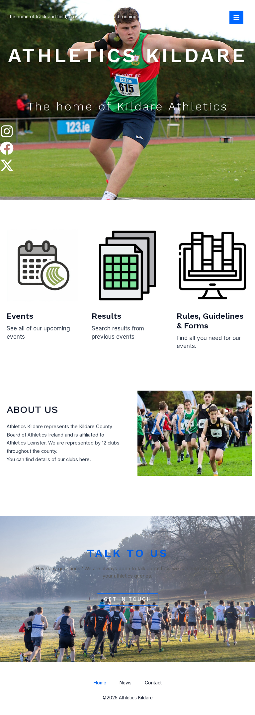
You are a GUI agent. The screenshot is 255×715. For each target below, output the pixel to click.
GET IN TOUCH (127, 599)
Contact (153, 682)
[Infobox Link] (42, 290)
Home (100, 682)
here (84, 459)
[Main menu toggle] (236, 18)
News (125, 682)
